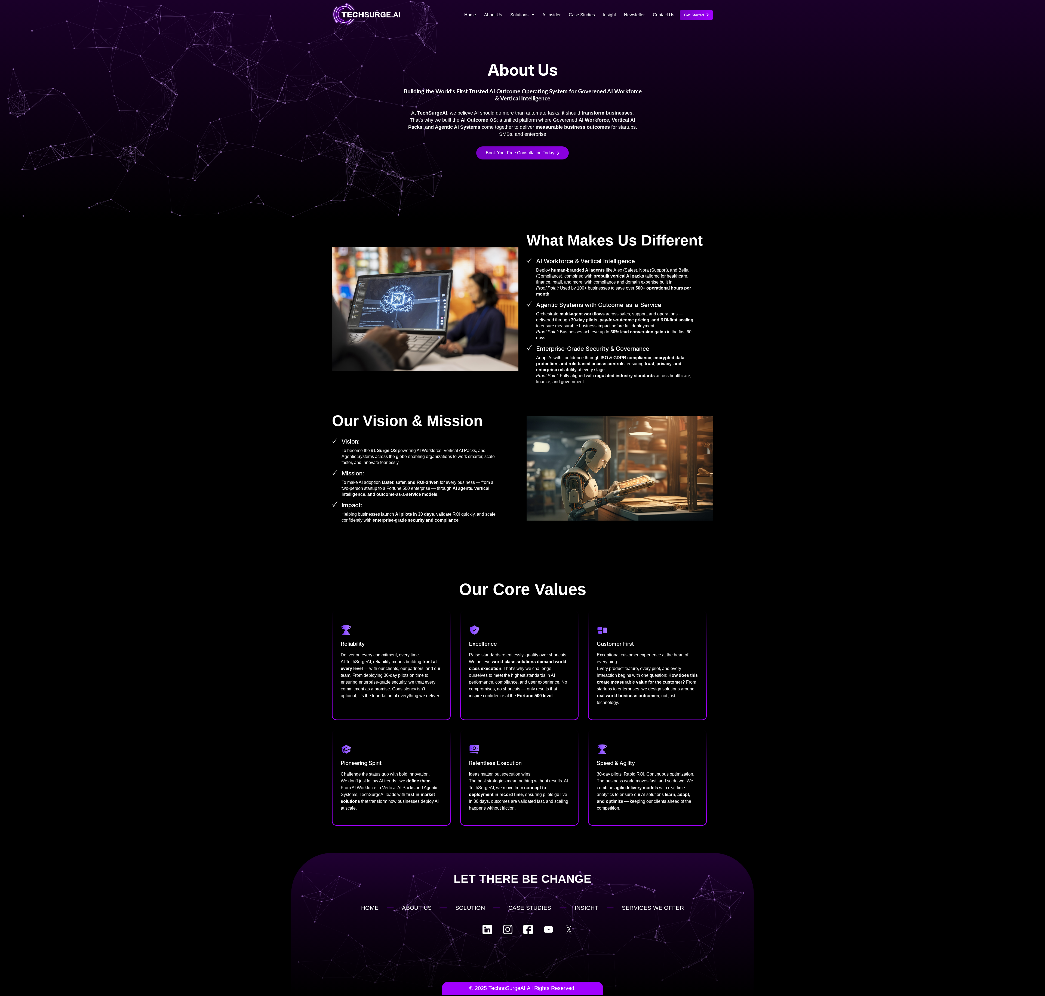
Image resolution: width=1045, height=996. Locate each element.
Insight (609, 15)
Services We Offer (653, 908)
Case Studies (582, 15)
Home (470, 15)
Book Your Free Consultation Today (520, 152)
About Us (493, 15)
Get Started (694, 15)
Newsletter (634, 15)
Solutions (520, 15)
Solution (470, 908)
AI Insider (551, 15)
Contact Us (663, 15)
